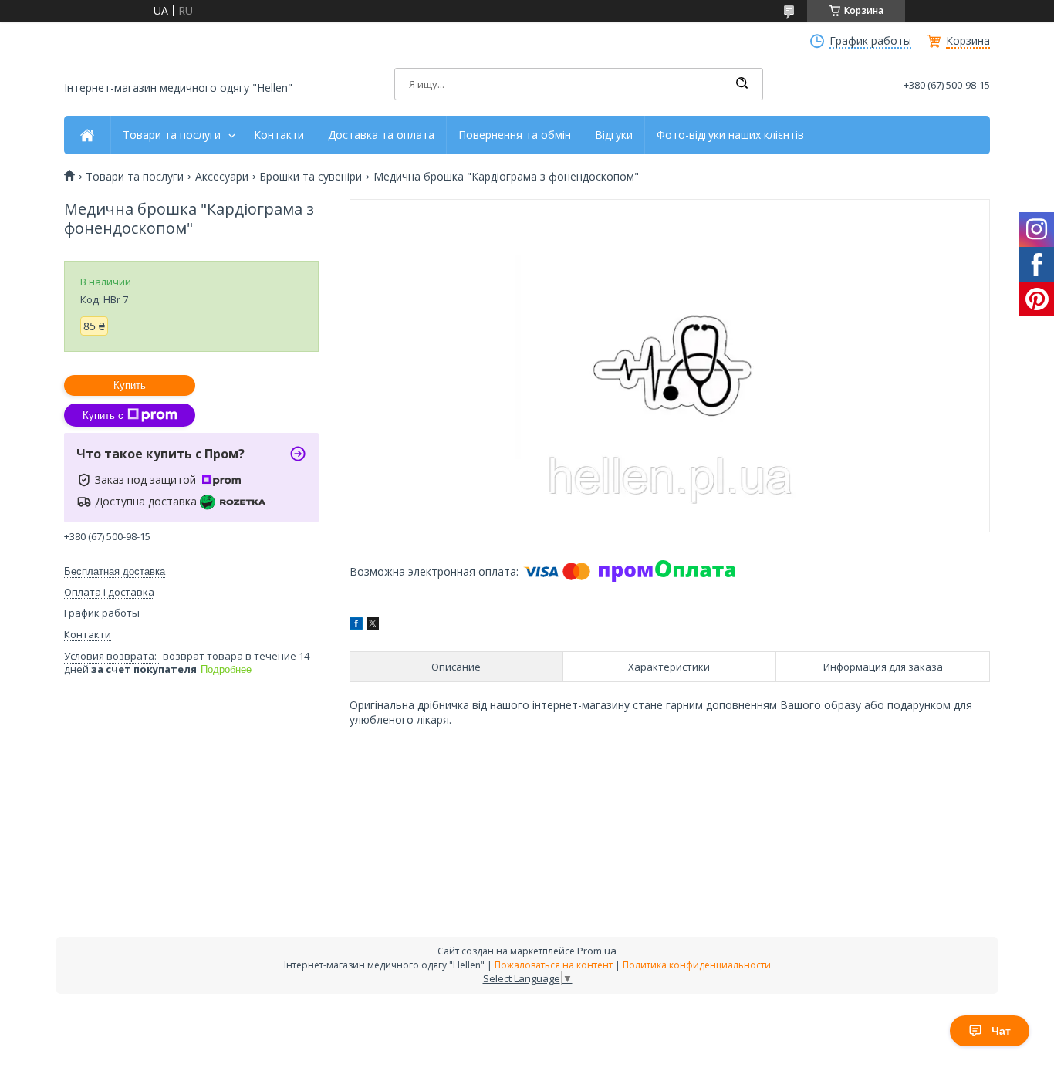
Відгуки (614, 135)
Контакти (279, 135)
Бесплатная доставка (114, 571)
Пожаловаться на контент (554, 964)
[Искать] (741, 84)
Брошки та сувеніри (310, 177)
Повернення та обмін (514, 135)
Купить (129, 385)
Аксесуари (221, 177)
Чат (1001, 1031)
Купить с (103, 415)
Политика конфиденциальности (697, 964)
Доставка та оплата (381, 135)
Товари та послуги (172, 135)
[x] (373, 625)
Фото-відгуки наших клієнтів (730, 135)
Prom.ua (597, 951)
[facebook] (356, 625)
